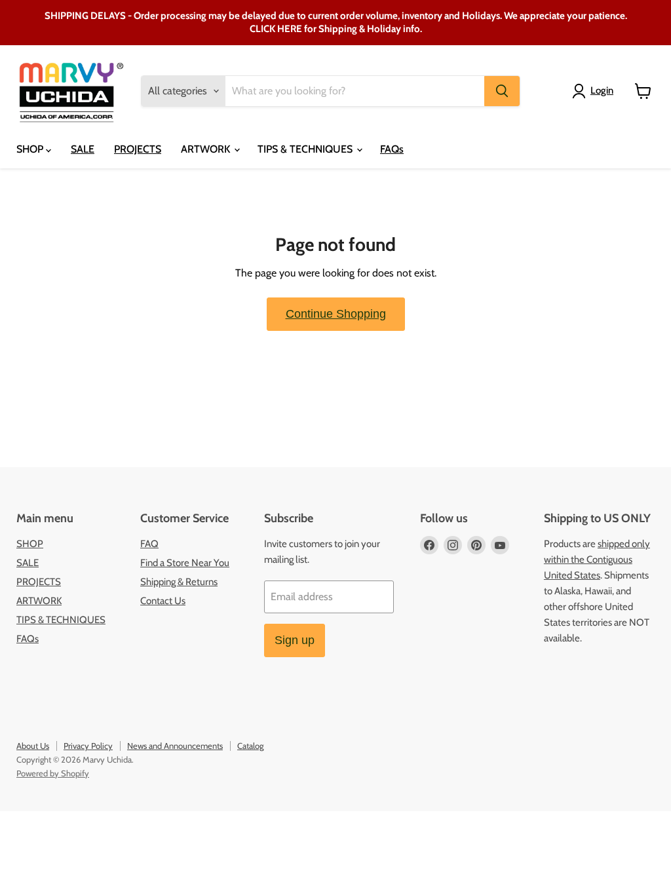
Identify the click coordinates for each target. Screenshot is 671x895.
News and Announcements (175, 745)
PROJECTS (137, 149)
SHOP (31, 149)
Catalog (250, 745)
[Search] (502, 91)
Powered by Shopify (52, 773)
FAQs (392, 149)
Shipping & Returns (179, 582)
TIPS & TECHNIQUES (306, 149)
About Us (32, 745)
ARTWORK (207, 149)
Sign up (295, 640)
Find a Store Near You (184, 563)
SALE (82, 149)
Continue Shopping (336, 313)
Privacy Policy (88, 745)
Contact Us (162, 601)
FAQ (149, 544)
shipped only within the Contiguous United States (597, 559)
